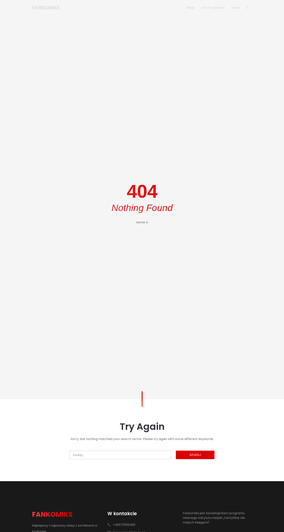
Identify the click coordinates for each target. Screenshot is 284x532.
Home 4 (142, 222)
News (235, 7)
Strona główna (213, 7)
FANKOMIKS (52, 514)
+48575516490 (123, 525)
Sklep (190, 7)
